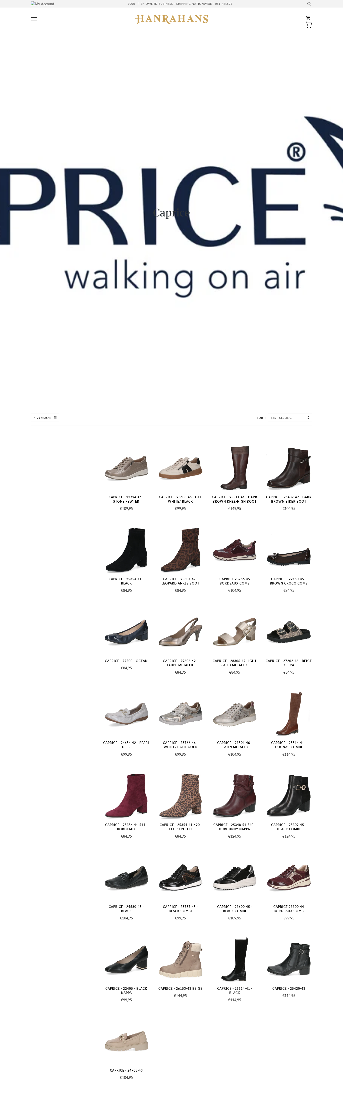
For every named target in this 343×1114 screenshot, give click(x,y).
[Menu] (34, 19)
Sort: (262, 417)
